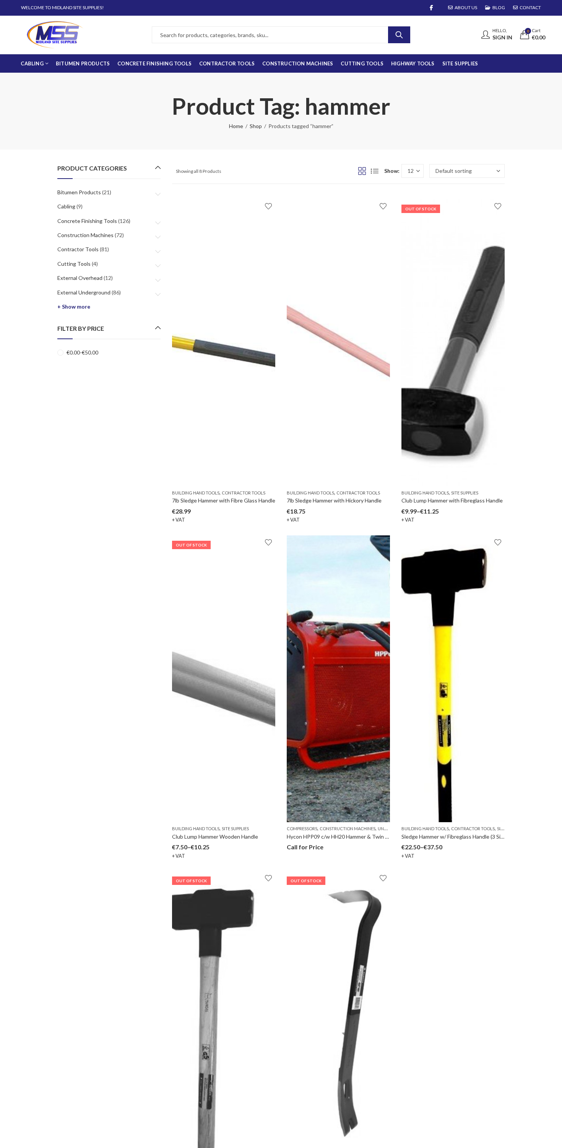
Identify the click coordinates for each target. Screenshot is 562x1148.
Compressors (302, 828)
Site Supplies (464, 492)
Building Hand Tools (195, 492)
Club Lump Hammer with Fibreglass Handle (452, 500)
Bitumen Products (79, 192)
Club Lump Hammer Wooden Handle (215, 836)
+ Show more (73, 306)
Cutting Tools (74, 263)
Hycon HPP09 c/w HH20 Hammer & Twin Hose (342, 836)
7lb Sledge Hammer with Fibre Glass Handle (223, 500)
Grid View (362, 171)
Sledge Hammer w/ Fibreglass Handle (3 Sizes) (455, 836)
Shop (256, 126)
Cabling (66, 206)
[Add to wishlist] (268, 206)
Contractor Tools (243, 492)
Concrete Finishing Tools (87, 221)
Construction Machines (347, 828)
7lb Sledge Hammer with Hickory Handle (334, 500)
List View (374, 171)
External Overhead (79, 278)
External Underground (83, 292)
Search (399, 34)
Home (236, 126)
